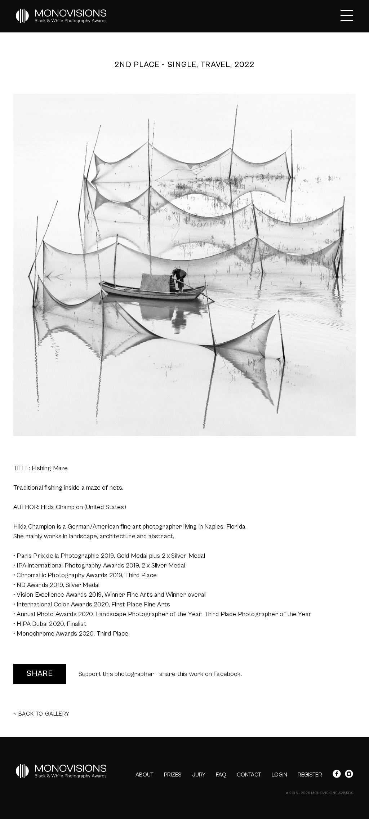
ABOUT (144, 774)
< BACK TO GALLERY (41, 714)
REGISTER (310, 774)
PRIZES (173, 774)
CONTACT (249, 774)
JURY (198, 774)
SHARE (39, 673)
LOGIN (279, 774)
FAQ (221, 774)
